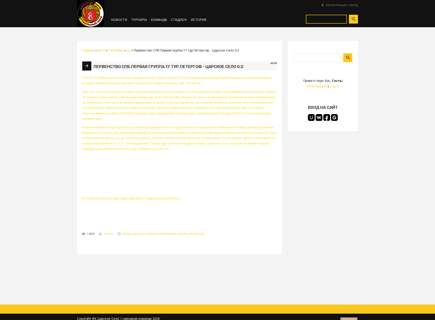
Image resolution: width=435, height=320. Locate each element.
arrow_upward (425, 310)
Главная (88, 50)
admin (108, 234)
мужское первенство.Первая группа (160, 234)
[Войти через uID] (311, 117)
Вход (354, 5)
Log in (334, 86)
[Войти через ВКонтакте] (319, 117)
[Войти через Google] (334, 117)
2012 (101, 50)
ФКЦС (127, 234)
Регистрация (336, 5)
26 (128, 50)
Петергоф (196, 234)
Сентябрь (115, 50)
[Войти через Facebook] (326, 117)
